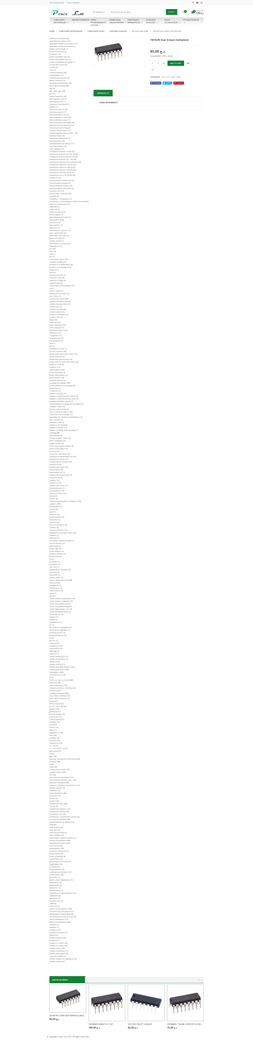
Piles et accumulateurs (171, 21)
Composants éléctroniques (60, 21)
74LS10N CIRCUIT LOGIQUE (140, 1024)
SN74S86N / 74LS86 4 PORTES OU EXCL (184, 1024)
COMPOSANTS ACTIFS (95, 31)
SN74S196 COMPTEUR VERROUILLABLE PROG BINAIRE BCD (67, 1015)
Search (171, 12)
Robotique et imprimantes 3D (134, 21)
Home (51, 31)
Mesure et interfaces (80, 20)
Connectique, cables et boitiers (116, 21)
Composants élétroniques (71, 31)
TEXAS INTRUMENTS (108, 103)
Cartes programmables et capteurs (98, 21)
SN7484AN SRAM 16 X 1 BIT (101, 1024)
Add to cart (175, 63)
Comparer (188, 63)
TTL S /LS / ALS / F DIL (140, 31)
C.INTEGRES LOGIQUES (118, 31)
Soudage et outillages (151, 21)
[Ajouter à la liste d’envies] (152, 69)
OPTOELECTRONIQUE (191, 20)
